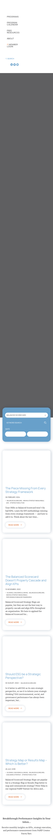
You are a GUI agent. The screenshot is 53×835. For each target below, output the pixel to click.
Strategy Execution (17, 503)
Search (10, 58)
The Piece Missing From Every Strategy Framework (25, 490)
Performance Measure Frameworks (19, 597)
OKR (7, 503)
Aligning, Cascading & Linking (17, 593)
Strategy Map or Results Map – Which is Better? (26, 762)
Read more (13, 525)
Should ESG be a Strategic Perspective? (23, 676)
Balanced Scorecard (14, 500)
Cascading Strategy (13, 775)
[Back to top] (48, 828)
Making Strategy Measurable (33, 500)
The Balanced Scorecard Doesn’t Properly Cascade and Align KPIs (25, 580)
